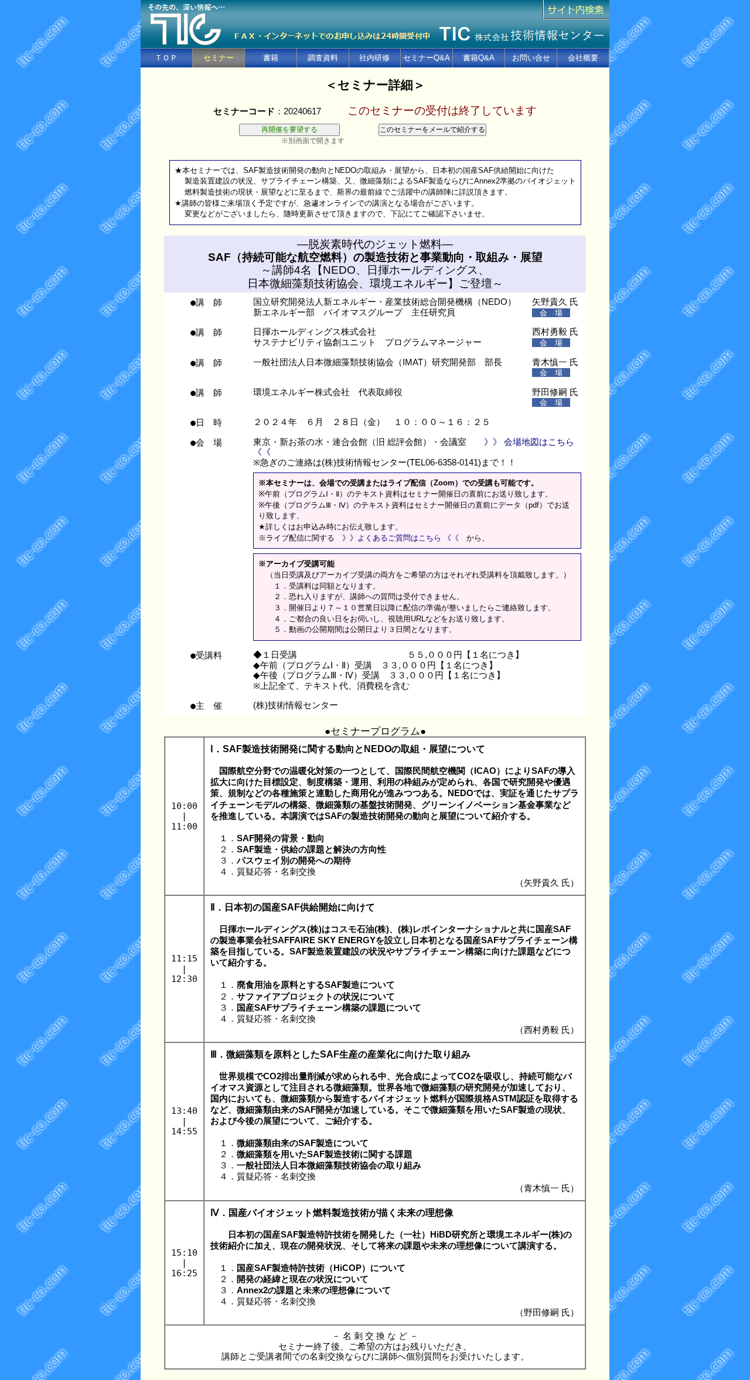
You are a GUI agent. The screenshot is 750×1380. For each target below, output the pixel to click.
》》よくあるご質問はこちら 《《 (400, 537)
